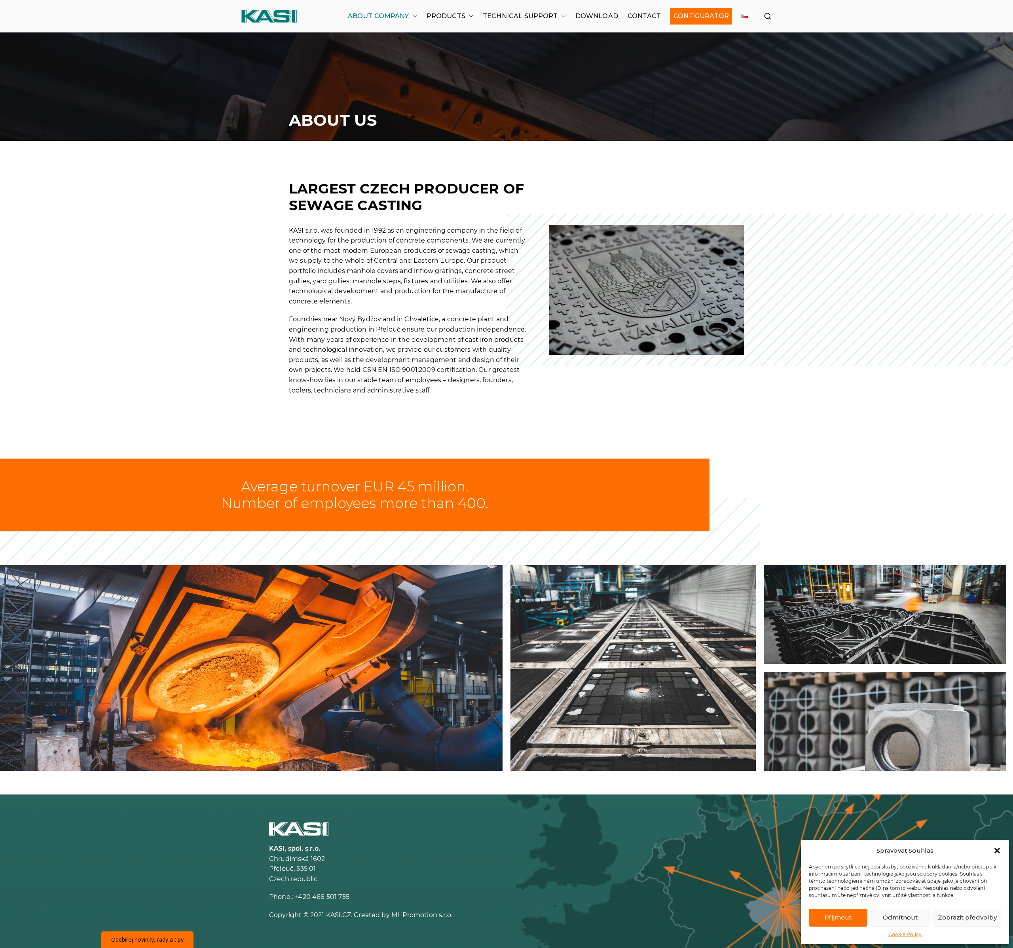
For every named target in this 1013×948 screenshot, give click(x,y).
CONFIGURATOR (701, 16)
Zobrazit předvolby (967, 917)
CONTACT (644, 16)
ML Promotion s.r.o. (421, 915)
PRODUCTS (446, 16)
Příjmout (838, 917)
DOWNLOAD (596, 16)
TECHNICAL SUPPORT (520, 16)
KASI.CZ (338, 915)
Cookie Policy (905, 934)
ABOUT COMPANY (378, 16)
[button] (997, 851)
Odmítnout (900, 917)
